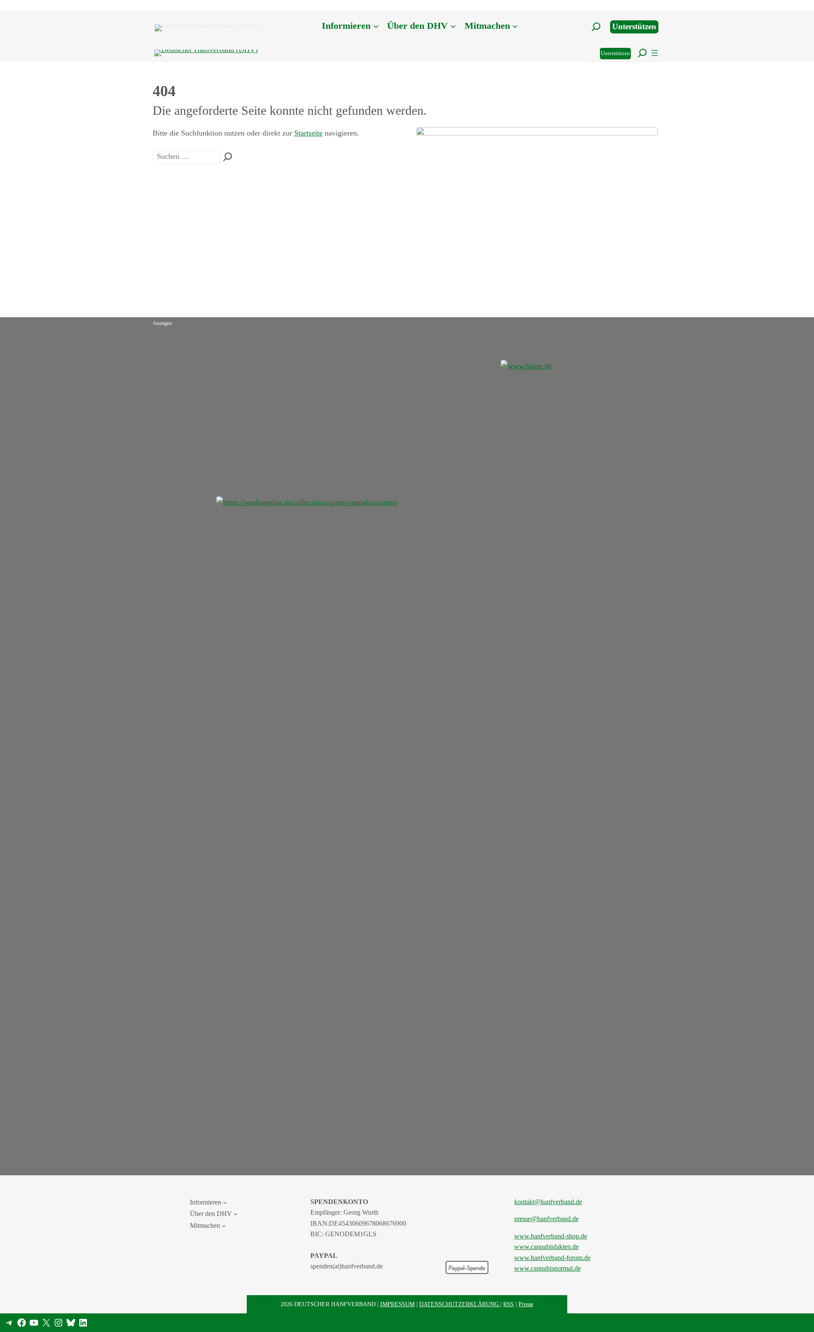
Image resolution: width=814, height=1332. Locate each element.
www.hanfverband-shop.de (550, 1236)
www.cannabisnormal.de (547, 1268)
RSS (508, 1304)
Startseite (308, 133)
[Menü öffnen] (655, 53)
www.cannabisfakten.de (546, 1246)
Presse (526, 1304)
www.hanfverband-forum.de (552, 1257)
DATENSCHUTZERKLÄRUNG (459, 1304)
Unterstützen (634, 26)
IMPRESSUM (397, 1304)
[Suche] (227, 157)
